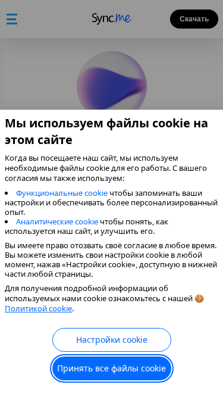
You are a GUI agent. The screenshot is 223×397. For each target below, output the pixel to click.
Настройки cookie (111, 339)
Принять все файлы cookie (111, 368)
